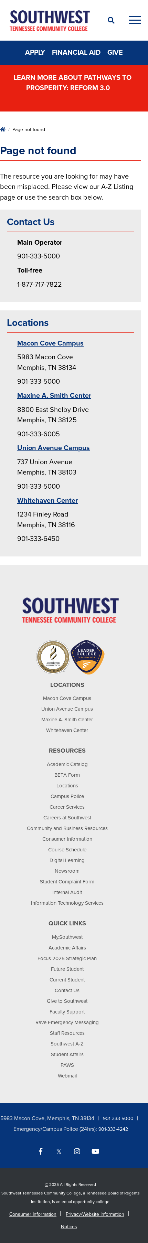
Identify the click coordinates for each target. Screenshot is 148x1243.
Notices (69, 1227)
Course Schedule (67, 850)
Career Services (67, 807)
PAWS (67, 1065)
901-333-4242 (113, 1129)
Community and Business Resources (67, 828)
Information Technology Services (67, 903)
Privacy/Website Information (95, 1214)
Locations (67, 786)
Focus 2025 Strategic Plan (67, 958)
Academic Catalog (67, 764)
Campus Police (67, 796)
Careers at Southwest (67, 818)
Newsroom (67, 871)
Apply (35, 53)
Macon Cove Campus (50, 343)
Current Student (67, 980)
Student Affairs (67, 1054)
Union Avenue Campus (53, 448)
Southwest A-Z (67, 1044)
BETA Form (67, 775)
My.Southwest (67, 937)
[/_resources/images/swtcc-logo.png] (71, 609)
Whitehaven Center (47, 501)
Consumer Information (67, 839)
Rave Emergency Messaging (67, 1022)
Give (115, 53)
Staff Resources (67, 1033)
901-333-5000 (118, 1119)
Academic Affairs (67, 948)
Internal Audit (67, 892)
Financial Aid (76, 53)
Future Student (67, 969)
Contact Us (67, 990)
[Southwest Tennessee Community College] (50, 20)
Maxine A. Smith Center (54, 396)
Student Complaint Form (67, 882)
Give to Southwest (67, 1001)
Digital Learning (67, 860)
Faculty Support (67, 1012)
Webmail (67, 1076)
